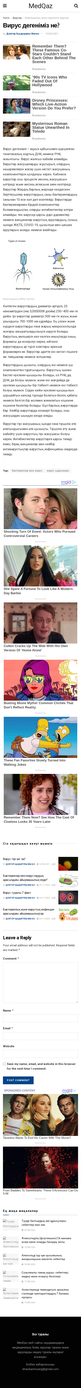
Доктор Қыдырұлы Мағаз (22, 33)
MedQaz (40, 6)
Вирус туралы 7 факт (17, 892)
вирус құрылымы (58, 470)
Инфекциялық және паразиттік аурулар (47, 18)
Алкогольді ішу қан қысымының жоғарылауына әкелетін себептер (43, 1257)
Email (8, 1028)
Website (8, 1046)
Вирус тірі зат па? (14, 859)
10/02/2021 (51, 33)
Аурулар (17, 18)
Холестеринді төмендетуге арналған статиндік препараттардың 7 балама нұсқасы (45, 1293)
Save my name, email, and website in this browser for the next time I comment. (41, 1066)
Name (8, 1010)
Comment (11, 958)
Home (6, 18)
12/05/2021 (44, 864)
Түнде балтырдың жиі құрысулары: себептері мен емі (44, 1222)
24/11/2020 (44, 885)
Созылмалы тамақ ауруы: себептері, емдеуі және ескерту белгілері (45, 1274)
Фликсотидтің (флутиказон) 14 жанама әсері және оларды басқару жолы (46, 1240)
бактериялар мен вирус (27, 470)
